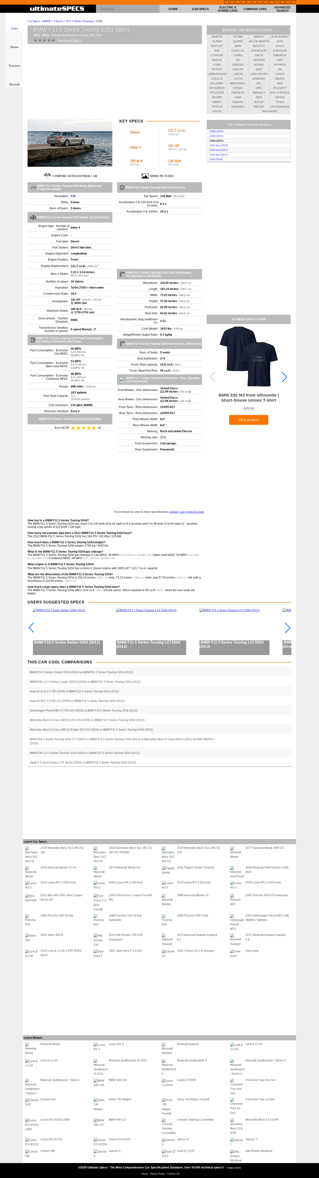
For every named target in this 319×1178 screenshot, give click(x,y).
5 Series (59, 21)
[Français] (232, 2)
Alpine (238, 41)
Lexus (280, 74)
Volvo (217, 111)
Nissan (238, 88)
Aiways (259, 36)
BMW (47, 21)
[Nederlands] (277, 2)
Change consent (233, 1167)
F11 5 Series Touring (80, 21)
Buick (280, 46)
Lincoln (217, 78)
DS (238, 60)
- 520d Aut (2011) (218, 150)
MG (259, 83)
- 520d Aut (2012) (218, 154)
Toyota (217, 106)
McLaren (216, 83)
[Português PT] (249, 2)
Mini (280, 83)
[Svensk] (243, 2)
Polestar (217, 92)
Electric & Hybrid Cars (228, 9)
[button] (284, 377)
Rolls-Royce (280, 92)
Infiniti (217, 69)
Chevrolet (259, 50)
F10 (73, 196)
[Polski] (282, 2)
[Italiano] (265, 2)
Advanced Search (282, 9)
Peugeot (279, 88)
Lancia (238, 74)
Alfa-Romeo (280, 36)
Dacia (259, 55)
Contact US (173, 1173)
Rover (217, 97)
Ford (217, 64)
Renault (259, 92)
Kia (280, 69)
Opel (258, 88)
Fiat (280, 60)
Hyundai (280, 64)
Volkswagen (279, 106)
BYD (217, 50)
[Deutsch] (237, 2)
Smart (217, 102)
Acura (238, 36)
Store (173, 9)
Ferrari (259, 60)
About (145, 1173)
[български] (271, 2)
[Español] (254, 2)
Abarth (217, 36)
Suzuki (259, 102)
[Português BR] (288, 2)
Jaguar (237, 69)
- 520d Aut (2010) (218, 145)
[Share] (314, 301)
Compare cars (255, 9)
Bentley (217, 46)
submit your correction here (187, 511)
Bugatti (259, 46)
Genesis (238, 64)
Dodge (217, 60)
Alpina (217, 41)
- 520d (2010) (215, 131)
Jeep (259, 69)
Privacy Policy (158, 1173)
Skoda (280, 97)
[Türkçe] (293, 2)
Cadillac (238, 50)
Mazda (280, 78)
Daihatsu (280, 55)
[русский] (260, 2)
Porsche (238, 92)
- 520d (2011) (215, 136)
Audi (280, 41)
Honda (259, 64)
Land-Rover (259, 74)
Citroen (217, 55)
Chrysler (280, 50)
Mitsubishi (217, 88)
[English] (226, 2)
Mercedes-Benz (238, 84)
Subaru (237, 102)
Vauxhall (238, 106)
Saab (237, 97)
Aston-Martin (259, 41)
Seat (259, 97)
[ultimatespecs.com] (57, 9)
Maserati (259, 78)
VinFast (258, 106)
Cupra (238, 55)
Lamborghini (217, 74)
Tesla (280, 102)
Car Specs (200, 9)
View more (269, 111)
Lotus (238, 78)
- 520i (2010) (215, 159)
